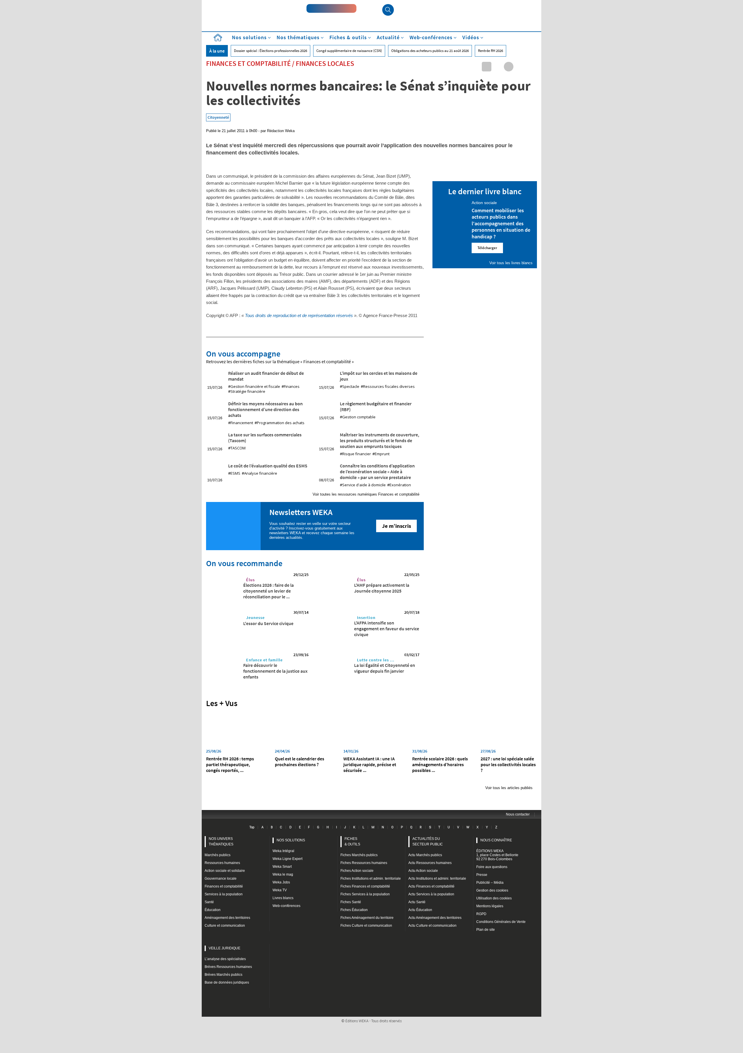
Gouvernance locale (221, 878)
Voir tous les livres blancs (511, 263)
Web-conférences (286, 906)
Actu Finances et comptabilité (431, 886)
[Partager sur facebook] (508, 66)
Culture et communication (225, 926)
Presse (481, 875)
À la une (217, 51)
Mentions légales (489, 906)
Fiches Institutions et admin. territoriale (370, 878)
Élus (250, 579)
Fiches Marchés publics (359, 855)
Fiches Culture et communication (366, 926)
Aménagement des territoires (227, 918)
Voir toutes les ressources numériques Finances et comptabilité (366, 494)
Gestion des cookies (492, 890)
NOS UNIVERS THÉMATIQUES (221, 841)
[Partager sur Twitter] (497, 66)
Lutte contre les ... (375, 660)
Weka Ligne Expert (287, 859)
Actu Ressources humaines (430, 863)
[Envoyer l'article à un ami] (519, 66)
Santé (209, 902)
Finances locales (325, 63)
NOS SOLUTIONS (291, 840)
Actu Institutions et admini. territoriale (437, 878)
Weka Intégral (283, 851)
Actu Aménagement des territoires (434, 918)
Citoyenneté (218, 117)
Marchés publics (217, 855)
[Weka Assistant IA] (331, 8)
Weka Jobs (281, 882)
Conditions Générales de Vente (501, 922)
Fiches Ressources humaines (363, 863)
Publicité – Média (490, 883)
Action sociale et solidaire (225, 871)
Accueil (218, 37)
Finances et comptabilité (248, 63)
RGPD (481, 914)
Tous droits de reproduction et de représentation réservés (299, 315)
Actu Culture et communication (432, 926)
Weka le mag (283, 874)
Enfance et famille (264, 660)
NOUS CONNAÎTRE (496, 840)
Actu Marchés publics (425, 855)
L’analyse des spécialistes (225, 959)
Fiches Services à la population (365, 894)
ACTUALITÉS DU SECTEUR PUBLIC (427, 841)
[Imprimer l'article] (530, 66)
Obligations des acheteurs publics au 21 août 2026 (430, 50)
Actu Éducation (420, 910)
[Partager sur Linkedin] (486, 66)
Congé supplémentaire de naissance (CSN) (349, 50)
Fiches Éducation (354, 910)
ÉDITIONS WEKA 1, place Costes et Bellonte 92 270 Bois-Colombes (497, 855)
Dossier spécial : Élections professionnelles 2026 (270, 50)
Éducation (213, 910)
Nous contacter (518, 814)
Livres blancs (283, 898)
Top (251, 827)
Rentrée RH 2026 (490, 50)
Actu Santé (416, 902)
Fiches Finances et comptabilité (365, 886)
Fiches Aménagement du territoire (367, 918)
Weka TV (280, 890)
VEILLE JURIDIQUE (224, 948)
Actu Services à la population (431, 894)
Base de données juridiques (227, 982)
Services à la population (224, 894)
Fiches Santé (350, 902)
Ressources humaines (222, 863)
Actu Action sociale (423, 871)
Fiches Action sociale (357, 871)
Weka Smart (282, 867)
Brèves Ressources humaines (228, 967)
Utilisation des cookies (494, 898)
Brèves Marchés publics (223, 975)
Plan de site (485, 930)
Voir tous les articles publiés (509, 788)
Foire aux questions (491, 867)
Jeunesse (255, 617)
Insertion (366, 617)
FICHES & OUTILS (352, 841)
